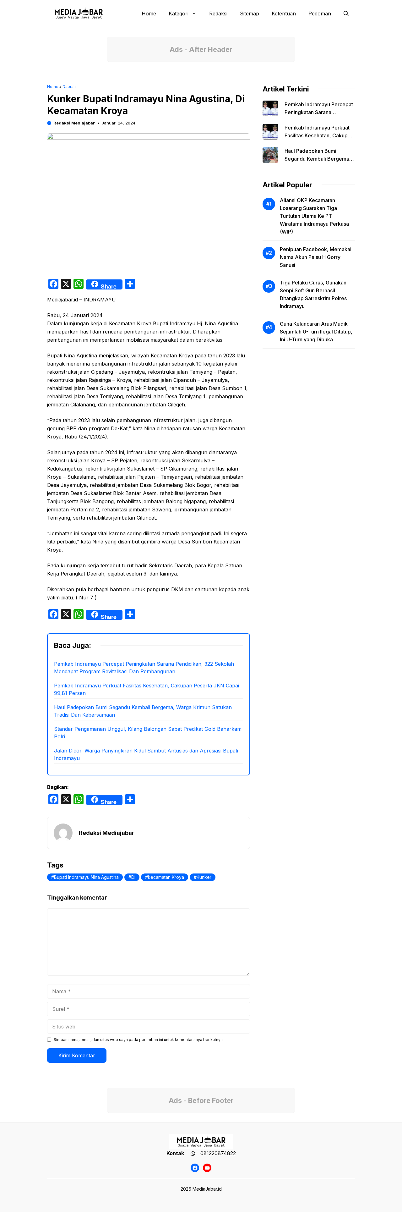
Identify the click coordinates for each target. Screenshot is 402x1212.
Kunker (204, 877)
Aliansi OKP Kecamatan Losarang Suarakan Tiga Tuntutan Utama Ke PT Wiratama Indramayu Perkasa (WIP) (314, 216)
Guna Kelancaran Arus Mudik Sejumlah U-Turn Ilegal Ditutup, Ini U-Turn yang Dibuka (316, 332)
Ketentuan (284, 13)
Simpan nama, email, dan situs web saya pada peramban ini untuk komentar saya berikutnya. (139, 1039)
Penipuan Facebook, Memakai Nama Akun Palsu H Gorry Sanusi (315, 257)
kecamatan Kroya (166, 877)
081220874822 (218, 1153)
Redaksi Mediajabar (74, 122)
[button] (346, 13)
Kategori (178, 13)
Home (149, 13)
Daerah (69, 86)
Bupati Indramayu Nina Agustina (86, 877)
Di (133, 877)
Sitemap (249, 13)
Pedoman (319, 13)
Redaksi (218, 13)
